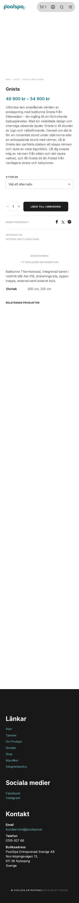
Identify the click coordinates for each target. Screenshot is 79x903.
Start (9, 729)
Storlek (12, 176)
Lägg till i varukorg (46, 206)
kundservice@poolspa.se (24, 829)
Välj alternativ (17, 354)
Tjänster (11, 735)
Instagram (13, 798)
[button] (43, 7)
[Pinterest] (70, 222)
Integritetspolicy (16, 766)
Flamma (11, 345)
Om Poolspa (14, 741)
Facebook (13, 793)
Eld (8, 649)
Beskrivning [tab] (39, 255)
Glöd (44, 345)
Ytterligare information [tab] (39, 262)
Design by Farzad (56, 890)
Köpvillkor (12, 760)
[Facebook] (58, 222)
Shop (16, 79)
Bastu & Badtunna (33, 79)
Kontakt (11, 748)
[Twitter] (64, 222)
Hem (8, 79)
